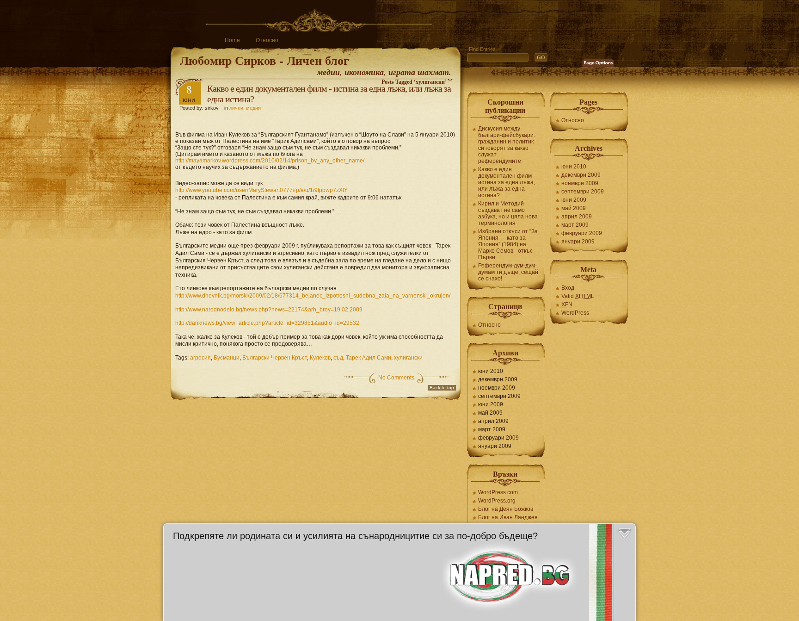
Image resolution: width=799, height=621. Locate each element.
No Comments (396, 377)
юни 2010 (490, 371)
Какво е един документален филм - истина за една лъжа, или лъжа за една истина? (506, 182)
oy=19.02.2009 (269, 309)
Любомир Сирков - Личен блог (264, 60)
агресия (200, 357)
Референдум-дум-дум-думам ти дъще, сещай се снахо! (508, 272)
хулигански (408, 357)
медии (253, 108)
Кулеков (320, 357)
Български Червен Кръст (274, 357)
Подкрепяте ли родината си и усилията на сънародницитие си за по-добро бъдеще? (355, 536)
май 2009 (490, 413)
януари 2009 (494, 446)
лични (236, 108)
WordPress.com (498, 492)
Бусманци (227, 357)
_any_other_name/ (269, 160)
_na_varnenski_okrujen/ (312, 295)
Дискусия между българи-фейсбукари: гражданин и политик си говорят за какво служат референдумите (506, 144)
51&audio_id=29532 (267, 323)
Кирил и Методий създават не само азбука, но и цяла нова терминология (508, 213)
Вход (567, 288)
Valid (577, 296)
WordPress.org (497, 500)
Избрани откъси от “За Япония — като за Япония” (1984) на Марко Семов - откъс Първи (508, 244)
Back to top (442, 387)
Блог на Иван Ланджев (507, 517)
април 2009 (493, 421)
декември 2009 (497, 379)
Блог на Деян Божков (505, 509)
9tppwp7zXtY (261, 190)
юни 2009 (490, 404)
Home (232, 40)
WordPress (575, 313)
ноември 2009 (496, 388)
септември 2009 (499, 396)
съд (338, 357)
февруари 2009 (498, 438)
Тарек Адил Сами (368, 357)
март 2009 (491, 429)
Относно (267, 40)
